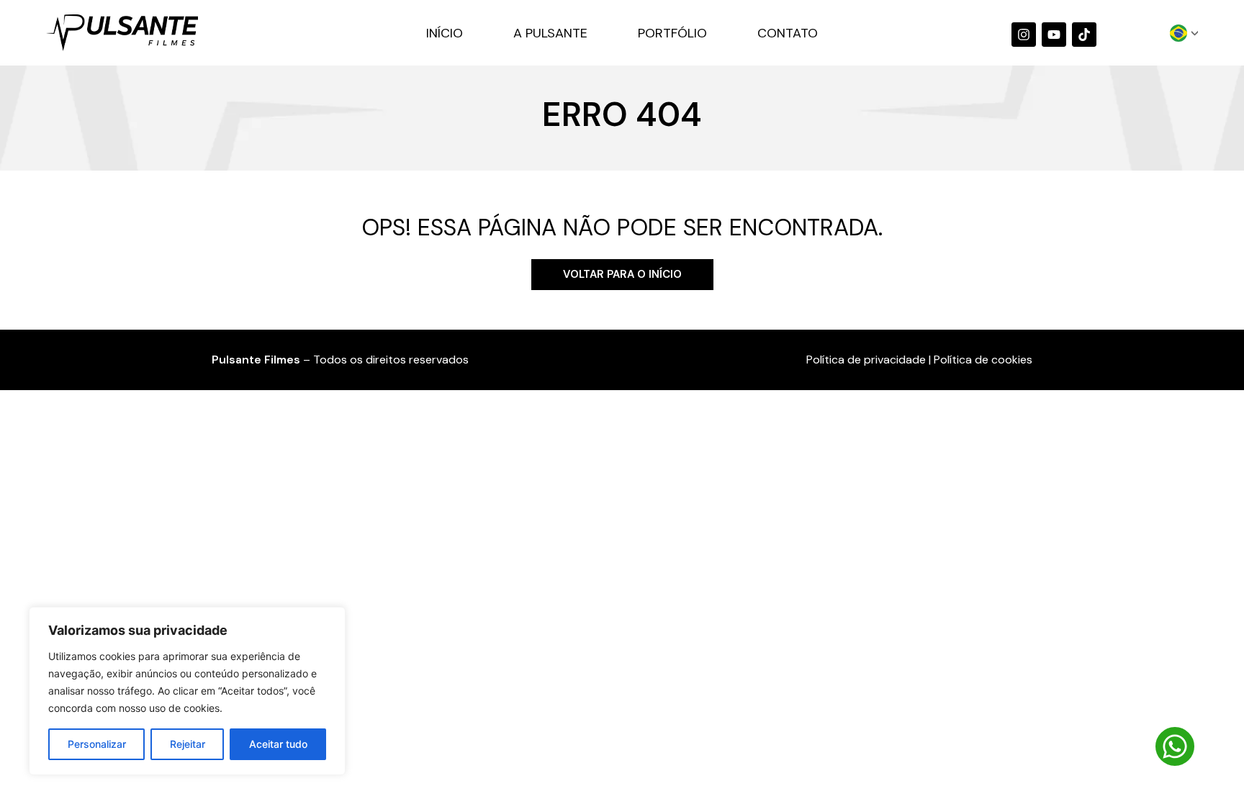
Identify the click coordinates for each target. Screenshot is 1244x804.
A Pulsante (550, 33)
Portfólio (672, 33)
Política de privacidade (866, 359)
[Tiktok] (1084, 34)
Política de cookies (983, 359)
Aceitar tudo (278, 744)
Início (444, 33)
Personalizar (97, 744)
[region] (187, 691)
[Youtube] (1054, 34)
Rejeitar (187, 744)
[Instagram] (1023, 34)
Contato (787, 33)
